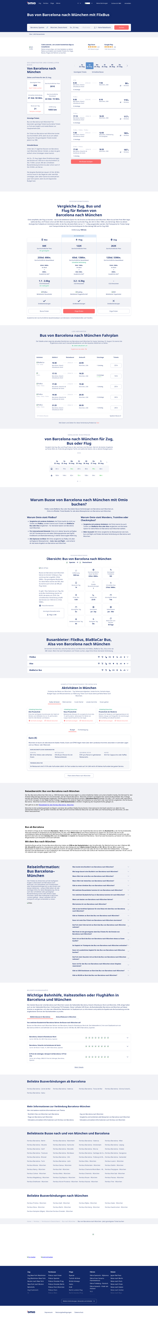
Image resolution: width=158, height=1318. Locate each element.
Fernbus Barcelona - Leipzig (114, 1145)
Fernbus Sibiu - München (87, 1161)
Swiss (71, 1284)
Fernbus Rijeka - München (88, 1203)
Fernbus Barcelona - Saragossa (115, 1153)
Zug (40, 3)
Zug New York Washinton (37, 1275)
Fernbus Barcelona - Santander (115, 1157)
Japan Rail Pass (116, 1275)
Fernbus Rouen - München (88, 1177)
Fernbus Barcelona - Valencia (63, 1089)
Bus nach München (68, 1221)
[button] (75, 27)
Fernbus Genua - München (62, 1165)
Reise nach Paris (116, 1281)
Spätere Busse (115, 416)
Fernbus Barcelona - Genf (36, 1149)
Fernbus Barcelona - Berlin (36, 1141)
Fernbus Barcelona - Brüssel (36, 1157)
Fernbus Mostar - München (36, 1165)
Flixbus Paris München (56, 1287)
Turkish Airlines (74, 1278)
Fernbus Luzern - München (114, 1161)
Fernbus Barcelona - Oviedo (114, 1149)
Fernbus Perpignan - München (115, 1169)
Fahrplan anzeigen (35, 111)
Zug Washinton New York (37, 1278)
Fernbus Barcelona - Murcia (88, 1149)
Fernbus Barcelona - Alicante (37, 1145)
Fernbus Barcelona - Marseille (63, 1149)
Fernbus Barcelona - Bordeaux (63, 1153)
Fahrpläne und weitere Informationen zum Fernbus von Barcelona (51, 1120)
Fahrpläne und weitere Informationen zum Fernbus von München (102, 1120)
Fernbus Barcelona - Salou (36, 1093)
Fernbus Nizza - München (36, 1207)
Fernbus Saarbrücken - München (116, 1207)
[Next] (127, 66)
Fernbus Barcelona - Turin (36, 1161)
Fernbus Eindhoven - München (37, 1182)
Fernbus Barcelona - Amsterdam (90, 1145)
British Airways (74, 1281)
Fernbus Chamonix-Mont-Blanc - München (93, 1169)
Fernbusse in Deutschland (51, 1221)
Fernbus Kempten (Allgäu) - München (40, 1211)
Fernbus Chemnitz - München (89, 1173)
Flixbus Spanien (53, 1278)
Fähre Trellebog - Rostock (99, 1283)
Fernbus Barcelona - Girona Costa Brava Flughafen (122, 1089)
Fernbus (45, 3)
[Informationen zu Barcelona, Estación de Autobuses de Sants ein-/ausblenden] (127, 1046)
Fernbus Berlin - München (62, 1207)
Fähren (58, 3)
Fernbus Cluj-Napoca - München (64, 1177)
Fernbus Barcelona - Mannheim (64, 1141)
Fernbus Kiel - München (61, 1169)
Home (29, 1221)
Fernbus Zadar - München (114, 1203)
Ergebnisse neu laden (77, 349)
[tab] (80, 72)
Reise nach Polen (117, 1284)
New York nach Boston (36, 1284)
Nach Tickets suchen (35, 88)
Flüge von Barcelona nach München (40, 1117)
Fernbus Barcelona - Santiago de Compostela (94, 1153)
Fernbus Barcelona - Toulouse (37, 1153)
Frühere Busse (43, 416)
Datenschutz (79, 1312)
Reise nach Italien (117, 1287)
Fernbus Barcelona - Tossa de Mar (90, 1089)
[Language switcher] (89, 3)
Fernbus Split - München (61, 1203)
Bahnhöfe (31, 1287)
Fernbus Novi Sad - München (115, 1173)
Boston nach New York (36, 1281)
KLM (70, 1287)
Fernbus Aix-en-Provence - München (65, 1182)
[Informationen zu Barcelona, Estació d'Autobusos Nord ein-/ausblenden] (127, 1038)
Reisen (113, 1272)
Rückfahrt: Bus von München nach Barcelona (43, 1114)
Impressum (49, 1312)
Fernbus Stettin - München (114, 1165)
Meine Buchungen (102, 3)
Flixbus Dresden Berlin (56, 1284)
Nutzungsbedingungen (64, 1312)
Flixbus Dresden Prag (56, 1281)
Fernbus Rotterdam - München (89, 1165)
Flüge (52, 3)
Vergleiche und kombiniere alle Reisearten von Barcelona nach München (105, 1117)
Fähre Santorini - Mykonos (99, 1275)
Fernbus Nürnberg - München (89, 1207)
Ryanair (71, 1275)
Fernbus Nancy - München (36, 1169)
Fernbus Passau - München (114, 1177)
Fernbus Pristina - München (36, 1203)
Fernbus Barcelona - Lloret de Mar (39, 1089)
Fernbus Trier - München (113, 1182)
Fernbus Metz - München (61, 1173)
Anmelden (128, 3)
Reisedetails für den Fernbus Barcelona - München (56, 805)
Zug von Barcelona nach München (91, 1114)
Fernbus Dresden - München (63, 1211)
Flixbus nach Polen (55, 1275)
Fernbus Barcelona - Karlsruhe (63, 1145)
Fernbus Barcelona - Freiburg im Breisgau (93, 1157)
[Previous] (51, 462)
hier (97, 423)
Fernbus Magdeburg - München (38, 1177)
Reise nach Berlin (117, 1278)
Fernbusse (52, 1272)
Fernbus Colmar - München (36, 1173)
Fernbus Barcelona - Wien (114, 1141)
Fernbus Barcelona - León (62, 1161)
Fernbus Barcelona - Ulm (61, 1157)
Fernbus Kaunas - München (88, 1182)
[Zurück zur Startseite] (33, 3)
